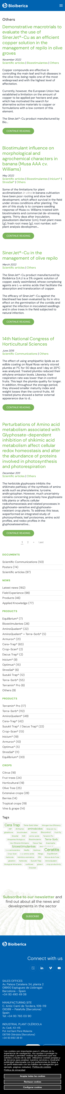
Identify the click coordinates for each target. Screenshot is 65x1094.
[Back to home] (15, 5)
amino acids (34, 836)
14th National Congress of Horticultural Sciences (28, 341)
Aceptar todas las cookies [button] (32, 1076)
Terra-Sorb (51, 839)
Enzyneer (32, 868)
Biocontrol (46, 832)
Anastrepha (50, 843)
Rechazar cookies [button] (32, 1082)
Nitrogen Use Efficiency (51, 825)
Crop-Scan (12, 854)
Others (54, 63)
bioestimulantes (24, 846)
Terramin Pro (48, 836)
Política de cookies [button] (41, 1067)
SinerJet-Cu (51, 829)
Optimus (36, 850)
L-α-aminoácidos (13, 850)
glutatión (11, 861)
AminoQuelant (51, 861)
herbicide (10, 857)
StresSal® (8, 182)
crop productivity (54, 864)
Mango (40, 854)
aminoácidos (35, 828)
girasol (40, 864)
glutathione (8, 832)
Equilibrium (52, 853)
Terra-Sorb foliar (31, 825)
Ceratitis (51, 849)
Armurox (20, 828)
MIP (10, 829)
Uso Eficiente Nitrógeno (19, 843)
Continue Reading (18, 131)
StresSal (15, 836)
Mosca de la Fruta (52, 857)
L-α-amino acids (27, 854)
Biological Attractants (13, 864)
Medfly (26, 850)
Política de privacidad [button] (14, 1070)
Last (41, 542)
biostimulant (22, 832)
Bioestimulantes (37, 63)
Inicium (34, 832)
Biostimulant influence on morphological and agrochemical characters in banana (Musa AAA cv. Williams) (30, 158)
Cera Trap (12, 825)
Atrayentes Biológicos (16, 839)
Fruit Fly (58, 832)
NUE (23, 836)
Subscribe (32, 916)
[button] (61, 5)
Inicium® (55, 179)
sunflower (29, 864)
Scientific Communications (19, 354)
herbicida (23, 861)
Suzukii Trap (36, 861)
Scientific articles (13, 63)
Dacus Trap (37, 843)
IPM (39, 857)
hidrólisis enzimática (26, 857)
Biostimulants (35, 839)
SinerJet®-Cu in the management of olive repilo (30, 255)
